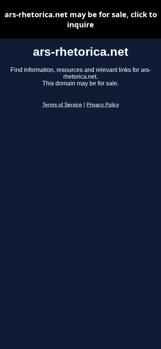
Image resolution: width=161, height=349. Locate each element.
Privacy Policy (102, 104)
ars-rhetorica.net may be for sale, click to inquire (80, 19)
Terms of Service (62, 104)
